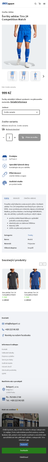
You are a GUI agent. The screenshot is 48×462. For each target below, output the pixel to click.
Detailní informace (18, 102)
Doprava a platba (8, 356)
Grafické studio (7, 363)
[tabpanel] (13, 286)
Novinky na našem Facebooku (18, 335)
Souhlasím (24, 450)
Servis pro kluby (7, 360)
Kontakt (4, 349)
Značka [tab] (30, 198)
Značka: (8, 12)
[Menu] (44, 3)
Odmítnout (24, 457)
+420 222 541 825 (12, 329)
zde (27, 440)
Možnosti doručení (12, 129)
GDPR (4, 373)
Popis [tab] (6, 198)
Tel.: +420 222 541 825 (15, 400)
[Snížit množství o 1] (3, 137)
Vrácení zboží (6, 366)
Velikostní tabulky (8, 353)
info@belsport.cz (12, 323)
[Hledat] (35, 4)
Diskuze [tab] (16, 198)
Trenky (30, 235)
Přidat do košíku (32, 137)
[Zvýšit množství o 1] (15, 137)
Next (45, 264)
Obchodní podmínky (9, 370)
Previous (41, 264)
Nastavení (24, 444)
